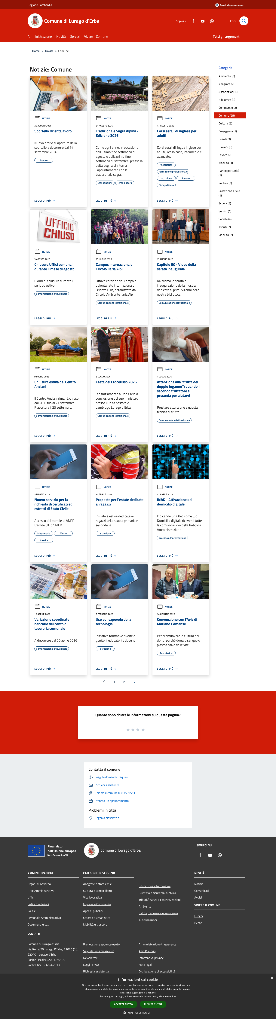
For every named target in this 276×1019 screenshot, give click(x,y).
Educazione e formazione (154, 886)
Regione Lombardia (40, 5)
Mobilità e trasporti (95, 924)
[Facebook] (191, 20)
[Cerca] (243, 20)
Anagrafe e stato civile (97, 884)
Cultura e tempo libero (97, 890)
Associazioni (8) (228, 92)
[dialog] (138, 996)
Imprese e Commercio (97, 904)
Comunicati (201, 890)
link (174, 996)
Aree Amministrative (41, 890)
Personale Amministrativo (44, 917)
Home (36, 51)
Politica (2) (225, 183)
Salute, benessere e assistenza (158, 913)
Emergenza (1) (228, 131)
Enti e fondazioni (38, 904)
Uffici (31, 897)
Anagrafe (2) (226, 84)
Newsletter (90, 958)
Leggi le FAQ (91, 964)
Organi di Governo (39, 884)
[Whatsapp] (210, 20)
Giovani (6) (225, 147)
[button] (138, 1012)
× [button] (271, 978)
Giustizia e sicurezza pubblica (157, 893)
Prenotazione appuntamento (101, 944)
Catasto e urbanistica (96, 917)
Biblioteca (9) (227, 99)
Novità (49, 51)
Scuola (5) (225, 203)
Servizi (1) (225, 211)
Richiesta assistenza (96, 971)
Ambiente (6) (227, 76)
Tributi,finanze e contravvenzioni (160, 899)
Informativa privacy (151, 958)
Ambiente (145, 906)
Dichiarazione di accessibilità (157, 971)
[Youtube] (201, 20)
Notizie (46, 118)
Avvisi (198, 897)
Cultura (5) (225, 123)
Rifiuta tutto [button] (153, 1004)
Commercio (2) (228, 107)
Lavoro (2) (225, 155)
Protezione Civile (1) (229, 193)
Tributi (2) (225, 227)
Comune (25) (227, 115)
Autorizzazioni (148, 920)
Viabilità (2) (226, 235)
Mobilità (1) (226, 162)
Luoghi (198, 916)
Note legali (145, 964)
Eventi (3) (225, 139)
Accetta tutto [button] (123, 1004)
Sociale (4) (225, 219)
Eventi (198, 922)
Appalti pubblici (93, 911)
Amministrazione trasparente (157, 944)
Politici (32, 911)
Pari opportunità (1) (229, 172)
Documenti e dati (38, 924)
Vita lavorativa (92, 897)
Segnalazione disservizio (98, 951)
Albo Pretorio (147, 951)
